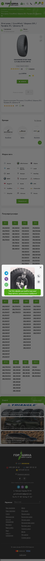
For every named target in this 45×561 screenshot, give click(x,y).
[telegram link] (6, 273)
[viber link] (6, 279)
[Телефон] (39, 276)
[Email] (39, 282)
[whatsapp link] (6, 285)
